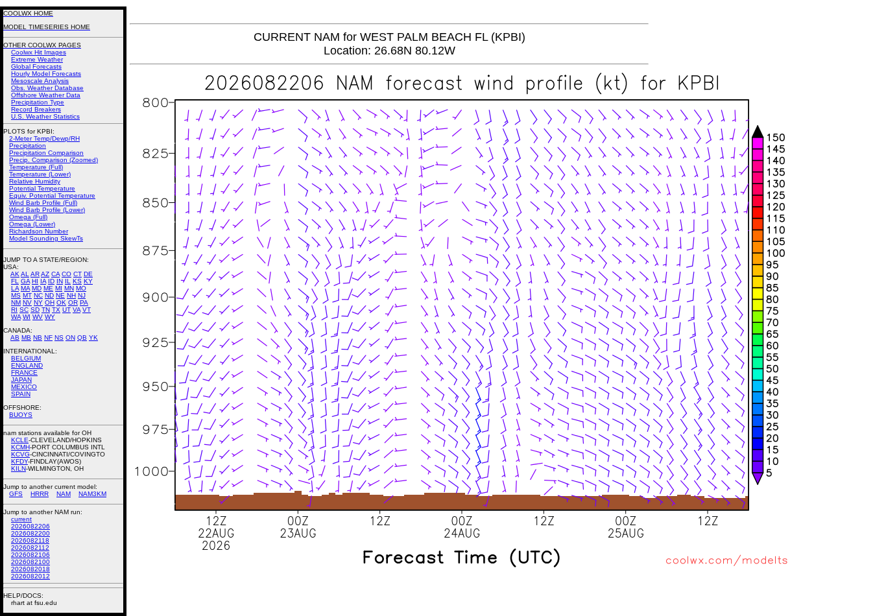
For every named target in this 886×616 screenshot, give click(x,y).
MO (81, 288)
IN (59, 281)
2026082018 (30, 569)
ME (48, 288)
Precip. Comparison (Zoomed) (53, 159)
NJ (82, 295)
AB (14, 337)
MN (69, 288)
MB (26, 337)
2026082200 (30, 533)
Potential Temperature (42, 188)
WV (37, 316)
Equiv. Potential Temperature (52, 195)
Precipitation (27, 145)
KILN (18, 468)
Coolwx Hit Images (38, 52)
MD (37, 288)
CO (66, 274)
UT (66, 309)
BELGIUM (26, 358)
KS (77, 281)
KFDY (19, 461)
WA (16, 316)
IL (68, 281)
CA (55, 274)
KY (88, 281)
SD (35, 309)
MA (25, 288)
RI (14, 309)
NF (48, 337)
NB (37, 337)
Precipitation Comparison (46, 152)
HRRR (39, 493)
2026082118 (30, 540)
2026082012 (30, 576)
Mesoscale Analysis (40, 80)
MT (27, 295)
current (21, 519)
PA (84, 302)
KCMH (20, 447)
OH (49, 302)
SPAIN (20, 393)
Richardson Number (38, 231)
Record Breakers (36, 109)
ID (51, 281)
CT (77, 274)
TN (46, 309)
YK (93, 337)
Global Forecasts (36, 66)
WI (26, 316)
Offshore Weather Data (45, 95)
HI (35, 281)
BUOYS (20, 414)
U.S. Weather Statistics (45, 116)
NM (16, 302)
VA (76, 309)
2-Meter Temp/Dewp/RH (44, 138)
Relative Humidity (34, 181)
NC (38, 295)
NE (60, 295)
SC (24, 309)
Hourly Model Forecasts (46, 73)
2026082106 (30, 554)
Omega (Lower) (32, 224)
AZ (45, 274)
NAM (63, 493)
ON (70, 337)
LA (15, 288)
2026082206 (30, 526)
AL (25, 274)
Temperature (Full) (36, 167)
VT (86, 309)
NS (59, 337)
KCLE (20, 440)
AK (14, 274)
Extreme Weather (37, 59)
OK (61, 302)
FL (15, 281)
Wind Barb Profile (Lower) (47, 209)
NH (71, 295)
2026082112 (30, 547)
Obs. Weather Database (47, 87)
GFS (16, 493)
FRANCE (24, 372)
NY (38, 302)
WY (50, 316)
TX (56, 309)
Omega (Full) (28, 216)
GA (25, 281)
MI (58, 288)
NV (27, 302)
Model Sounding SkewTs (46, 238)
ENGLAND (27, 365)
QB (82, 337)
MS (16, 295)
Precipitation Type (37, 102)
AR (35, 274)
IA (43, 281)
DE (88, 274)
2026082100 (30, 561)
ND (49, 295)
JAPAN (21, 379)
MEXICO (24, 386)
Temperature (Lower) (40, 174)
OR (73, 302)
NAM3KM (92, 493)
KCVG (20, 454)
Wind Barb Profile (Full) (43, 202)
